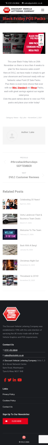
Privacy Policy (9, 394)
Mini (14, 87)
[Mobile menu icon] (42, 10)
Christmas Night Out (29, 261)
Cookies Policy (9, 400)
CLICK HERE (16, 421)
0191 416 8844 (13, 3)
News (7, 36)
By (23, 118)
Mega (34, 87)
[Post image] (10, 204)
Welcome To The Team (30, 230)
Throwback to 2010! (29, 276)
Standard (22, 87)
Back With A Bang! (28, 245)
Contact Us (8, 407)
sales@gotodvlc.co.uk (33, 3)
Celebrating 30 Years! (30, 199)
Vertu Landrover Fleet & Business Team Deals (31, 217)
